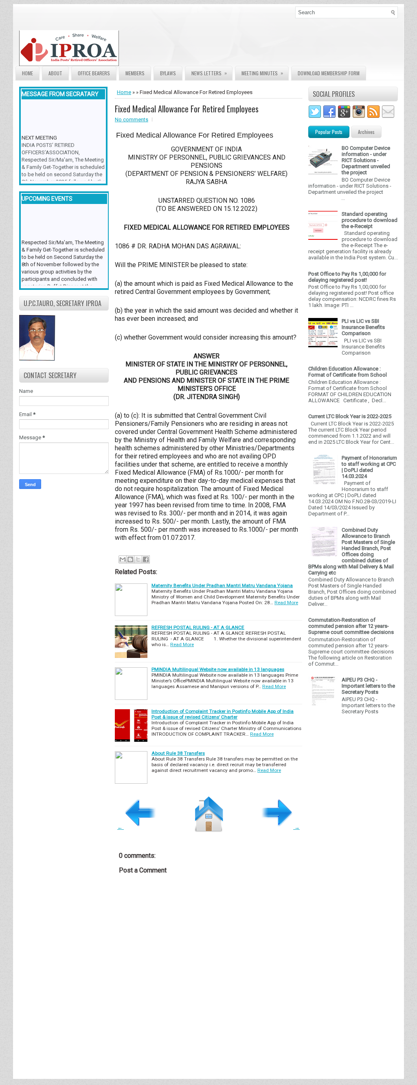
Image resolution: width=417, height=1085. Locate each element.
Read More (286, 602)
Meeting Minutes (262, 73)
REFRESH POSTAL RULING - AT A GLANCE (197, 627)
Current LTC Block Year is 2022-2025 (349, 416)
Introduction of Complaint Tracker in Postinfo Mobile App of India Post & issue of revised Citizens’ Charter (222, 714)
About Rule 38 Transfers (178, 753)
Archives (366, 131)
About (55, 73)
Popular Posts (328, 131)
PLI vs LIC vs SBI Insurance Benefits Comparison (363, 327)
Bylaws (168, 73)
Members (135, 73)
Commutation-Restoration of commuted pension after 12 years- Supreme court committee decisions (351, 626)
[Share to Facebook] (146, 559)
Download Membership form (329, 73)
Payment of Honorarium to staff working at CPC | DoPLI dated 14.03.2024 (369, 467)
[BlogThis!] (130, 559)
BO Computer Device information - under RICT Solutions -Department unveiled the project (366, 160)
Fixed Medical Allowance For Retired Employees (187, 109)
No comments (131, 119)
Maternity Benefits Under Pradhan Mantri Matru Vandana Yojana (222, 585)
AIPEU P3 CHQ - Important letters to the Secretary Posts (368, 686)
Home (27, 73)
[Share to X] (138, 559)
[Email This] (123, 559)
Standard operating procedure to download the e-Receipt (369, 220)
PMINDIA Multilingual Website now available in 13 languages (217, 669)
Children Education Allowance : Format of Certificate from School (347, 372)
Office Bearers (94, 73)
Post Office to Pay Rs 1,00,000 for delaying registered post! (347, 277)
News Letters (209, 73)
